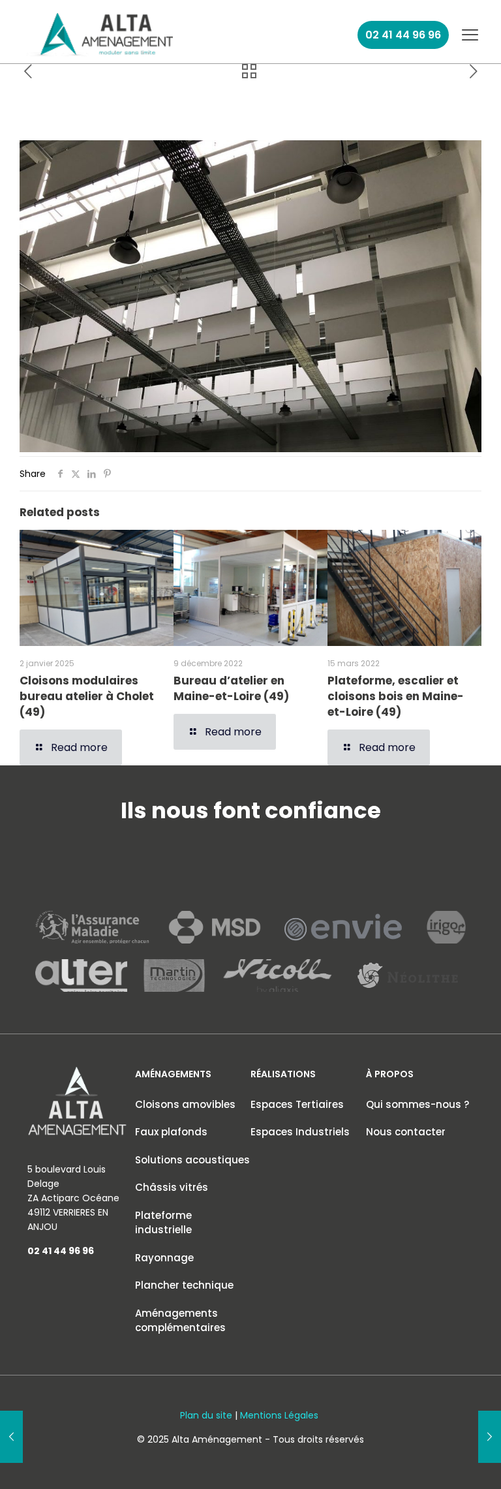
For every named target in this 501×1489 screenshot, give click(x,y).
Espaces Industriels (300, 1132)
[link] (101, 35)
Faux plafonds (171, 1132)
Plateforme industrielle (163, 1222)
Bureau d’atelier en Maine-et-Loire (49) (231, 688)
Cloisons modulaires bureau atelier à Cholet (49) (87, 696)
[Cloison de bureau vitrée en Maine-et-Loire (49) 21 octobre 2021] (11, 1437)
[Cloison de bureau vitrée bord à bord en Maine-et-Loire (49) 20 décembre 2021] (489, 1437)
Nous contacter (406, 1132)
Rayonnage (164, 1258)
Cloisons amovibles (185, 1104)
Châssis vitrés (171, 1187)
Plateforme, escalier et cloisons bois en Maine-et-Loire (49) (395, 696)
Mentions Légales (279, 1415)
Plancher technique (184, 1285)
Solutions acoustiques (192, 1160)
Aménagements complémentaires (180, 1320)
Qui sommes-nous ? (417, 1104)
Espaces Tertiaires (297, 1104)
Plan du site (206, 1415)
